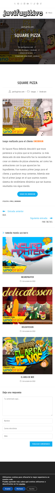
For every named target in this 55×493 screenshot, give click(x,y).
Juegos (26, 50)
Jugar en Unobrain (27, 194)
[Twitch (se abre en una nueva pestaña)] (40, 4)
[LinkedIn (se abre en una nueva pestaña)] (24, 4)
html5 (30, 56)
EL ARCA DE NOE (27, 377)
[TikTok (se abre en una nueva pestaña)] (34, 4)
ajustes (22, 484)
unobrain (36, 56)
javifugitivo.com (27, 27)
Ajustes (31, 489)
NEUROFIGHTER (27, 277)
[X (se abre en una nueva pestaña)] (14, 4)
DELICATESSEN (27, 327)
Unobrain (33, 50)
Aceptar (7, 489)
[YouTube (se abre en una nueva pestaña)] (28, 4)
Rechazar (20, 489)
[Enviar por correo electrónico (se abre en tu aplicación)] (31, 4)
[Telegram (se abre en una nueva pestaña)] (37, 4)
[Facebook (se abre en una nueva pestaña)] (18, 4)
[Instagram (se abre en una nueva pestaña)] (21, 4)
